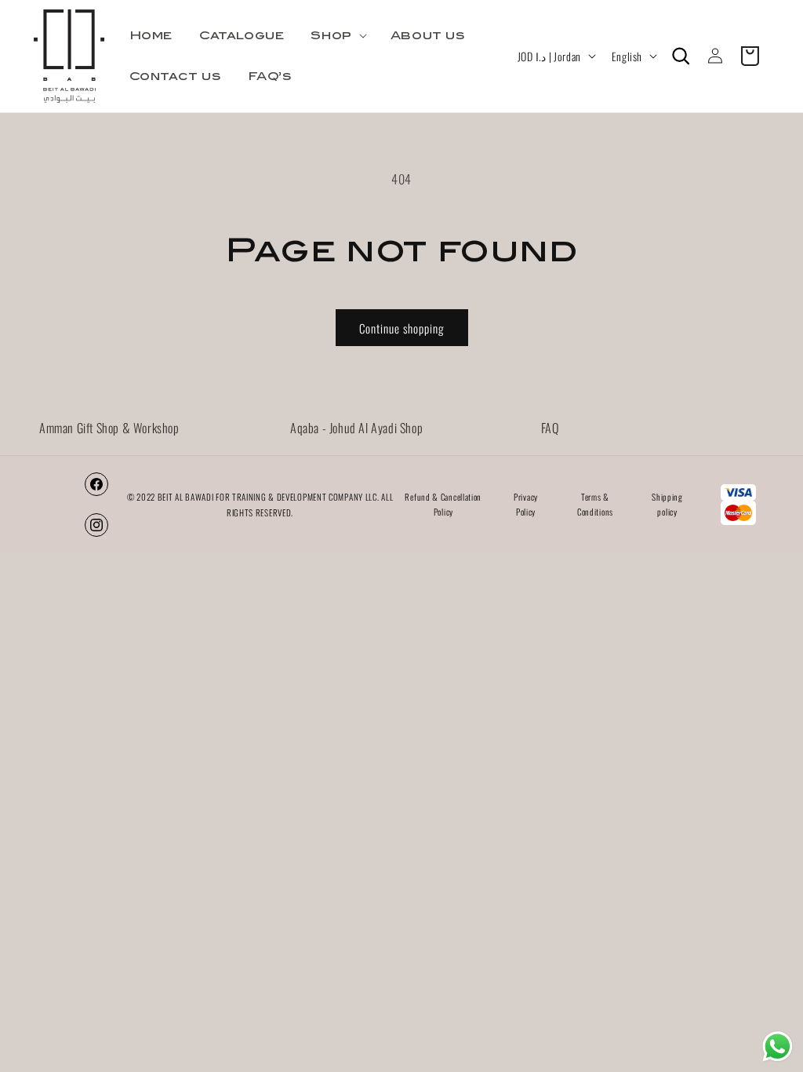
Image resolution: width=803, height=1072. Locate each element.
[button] (336, 35)
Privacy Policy (526, 504)
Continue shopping (402, 328)
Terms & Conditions (595, 504)
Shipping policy (667, 504)
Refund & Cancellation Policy (443, 504)
